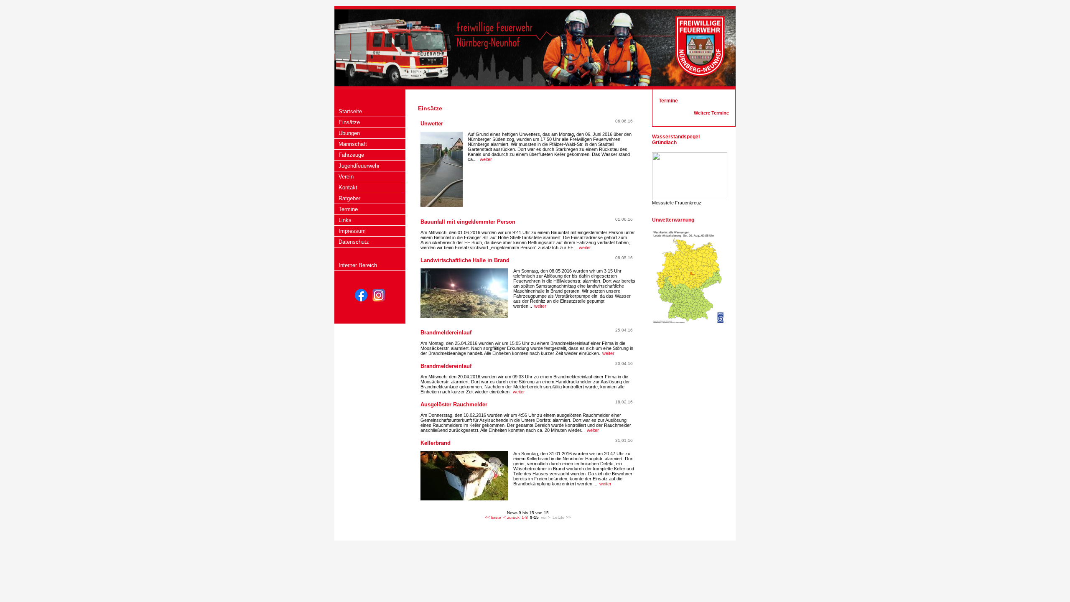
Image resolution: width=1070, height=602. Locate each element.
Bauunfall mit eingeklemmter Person (467, 222)
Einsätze (349, 122)
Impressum (352, 231)
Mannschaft (353, 144)
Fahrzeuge (351, 155)
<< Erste (493, 517)
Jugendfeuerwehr (359, 166)
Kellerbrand (435, 443)
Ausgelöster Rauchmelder (453, 404)
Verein (346, 176)
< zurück (511, 517)
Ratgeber (349, 198)
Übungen (349, 133)
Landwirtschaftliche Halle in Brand (465, 260)
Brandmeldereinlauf (445, 332)
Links (345, 220)
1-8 (525, 517)
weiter (486, 159)
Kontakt (348, 187)
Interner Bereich (358, 265)
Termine (348, 209)
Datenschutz (354, 242)
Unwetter (431, 123)
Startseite (350, 111)
